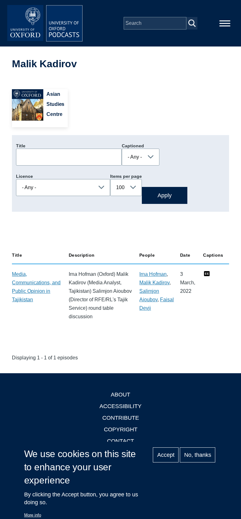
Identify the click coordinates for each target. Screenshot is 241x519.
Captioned (133, 145)
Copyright (120, 429)
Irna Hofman (153, 274)
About (120, 394)
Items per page (126, 176)
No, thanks (197, 455)
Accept (165, 455)
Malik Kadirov (154, 282)
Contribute (120, 418)
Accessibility (120, 406)
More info (32, 515)
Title (20, 145)
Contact (120, 441)
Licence (24, 176)
